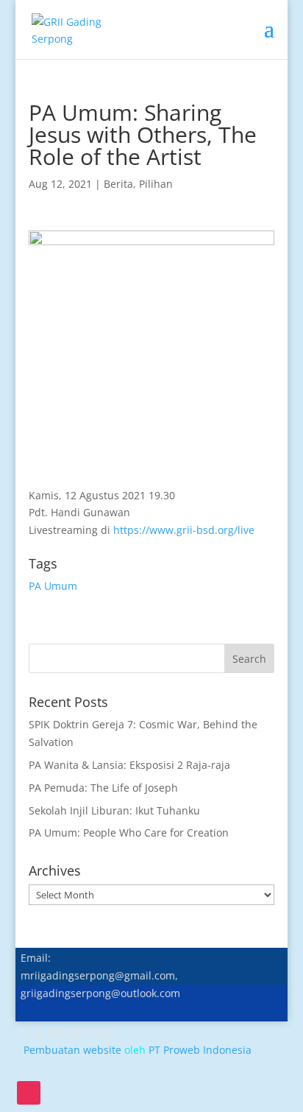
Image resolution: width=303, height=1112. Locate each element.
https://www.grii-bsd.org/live (183, 530)
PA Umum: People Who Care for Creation (129, 833)
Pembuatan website (72, 1050)
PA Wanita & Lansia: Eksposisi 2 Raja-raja (129, 765)
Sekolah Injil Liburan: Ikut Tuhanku (114, 810)
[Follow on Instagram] (28, 1093)
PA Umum (53, 586)
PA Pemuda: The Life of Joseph (103, 788)
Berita (118, 184)
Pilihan (156, 184)
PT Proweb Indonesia (200, 1050)
